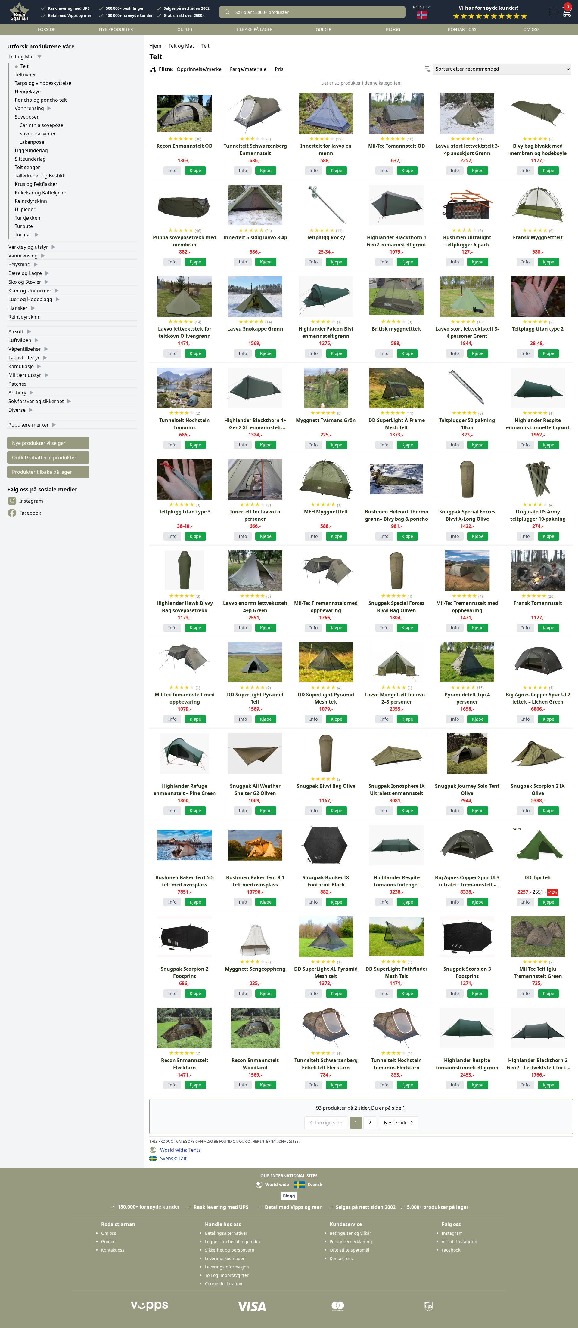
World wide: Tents (180, 1150)
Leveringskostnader (225, 1258)
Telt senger (27, 167)
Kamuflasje (21, 366)
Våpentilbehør (24, 349)
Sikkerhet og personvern (229, 1250)
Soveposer (27, 116)
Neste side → (398, 1122)
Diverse (17, 410)
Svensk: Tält (173, 1158)
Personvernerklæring (351, 1241)
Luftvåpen (19, 340)
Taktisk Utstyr (24, 357)
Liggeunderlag (31, 150)
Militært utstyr (24, 375)
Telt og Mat (21, 56)
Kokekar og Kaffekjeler (41, 192)
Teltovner (25, 74)
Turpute (24, 226)
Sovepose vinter (38, 133)
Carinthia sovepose (41, 125)
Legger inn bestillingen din (232, 1241)
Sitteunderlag (30, 159)
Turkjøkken (27, 217)
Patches (17, 384)
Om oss (531, 29)
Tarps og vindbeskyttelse (43, 83)
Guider (323, 29)
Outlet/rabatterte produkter (44, 457)
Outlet (185, 29)
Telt (24, 66)
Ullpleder (25, 209)
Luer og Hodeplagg (30, 299)
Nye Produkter (116, 29)
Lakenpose (32, 142)
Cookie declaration (223, 1283)
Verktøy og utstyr (28, 247)
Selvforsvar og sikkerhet (36, 401)
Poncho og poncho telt (41, 100)
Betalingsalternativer (226, 1233)
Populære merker (28, 424)
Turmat (23, 234)
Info (172, 170)
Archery (17, 392)
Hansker (18, 308)
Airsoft (16, 331)
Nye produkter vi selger (39, 443)
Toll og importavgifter (227, 1275)
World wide (276, 1184)
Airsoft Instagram (459, 1241)
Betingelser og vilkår (350, 1233)
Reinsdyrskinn (31, 201)
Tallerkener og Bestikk (40, 175)
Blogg (393, 29)
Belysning (19, 264)
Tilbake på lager (254, 29)
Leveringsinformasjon (227, 1267)
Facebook (30, 513)
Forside (46, 29)
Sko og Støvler (24, 282)
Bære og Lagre (25, 273)
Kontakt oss (462, 29)
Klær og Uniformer (29, 290)
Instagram (31, 501)
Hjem (155, 45)
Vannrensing (29, 108)
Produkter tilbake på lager (42, 472)
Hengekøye (28, 91)
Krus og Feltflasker (36, 184)
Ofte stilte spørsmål (349, 1250)
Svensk (314, 1184)
